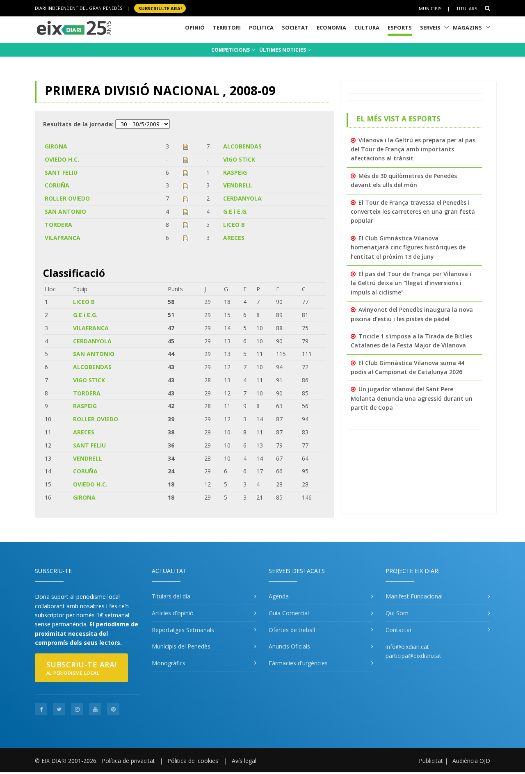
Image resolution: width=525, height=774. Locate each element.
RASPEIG (235, 172)
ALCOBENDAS (242, 146)
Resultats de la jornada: (78, 124)
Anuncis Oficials (289, 646)
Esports (400, 27)
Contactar (399, 630)
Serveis (430, 27)
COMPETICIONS (231, 49)
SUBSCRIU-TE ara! (160, 8)
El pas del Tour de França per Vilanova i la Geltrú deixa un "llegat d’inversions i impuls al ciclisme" (411, 283)
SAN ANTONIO (65, 211)
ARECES (233, 238)
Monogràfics (168, 663)
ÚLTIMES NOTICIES (283, 49)
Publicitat (431, 761)
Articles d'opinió (173, 613)
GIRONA (56, 146)
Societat (295, 27)
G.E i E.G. (235, 211)
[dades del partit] (186, 146)
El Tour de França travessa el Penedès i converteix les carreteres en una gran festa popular (413, 212)
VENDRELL (237, 185)
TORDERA (58, 224)
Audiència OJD (471, 761)
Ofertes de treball (292, 630)
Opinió (195, 27)
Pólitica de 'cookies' (193, 761)
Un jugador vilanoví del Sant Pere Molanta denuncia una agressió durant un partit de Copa (411, 398)
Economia (331, 27)
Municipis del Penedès (181, 646)
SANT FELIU (61, 172)
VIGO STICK (239, 159)
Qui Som (397, 613)
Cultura (366, 27)
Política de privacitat (128, 761)
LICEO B (234, 224)
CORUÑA (57, 185)
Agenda (279, 596)
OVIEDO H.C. (62, 159)
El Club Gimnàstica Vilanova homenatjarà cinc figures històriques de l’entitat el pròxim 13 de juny (408, 247)
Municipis (430, 8)
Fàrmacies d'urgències (298, 663)
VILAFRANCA (62, 238)
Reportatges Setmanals (183, 630)
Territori (227, 27)
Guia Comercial (289, 613)
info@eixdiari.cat (407, 647)
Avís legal (244, 761)
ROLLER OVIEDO (67, 198)
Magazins (467, 27)
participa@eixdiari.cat (413, 656)
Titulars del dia (171, 596)
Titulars (466, 8)
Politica (261, 27)
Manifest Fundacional (414, 596)
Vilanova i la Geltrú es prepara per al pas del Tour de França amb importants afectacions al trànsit (413, 149)
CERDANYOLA (242, 198)
